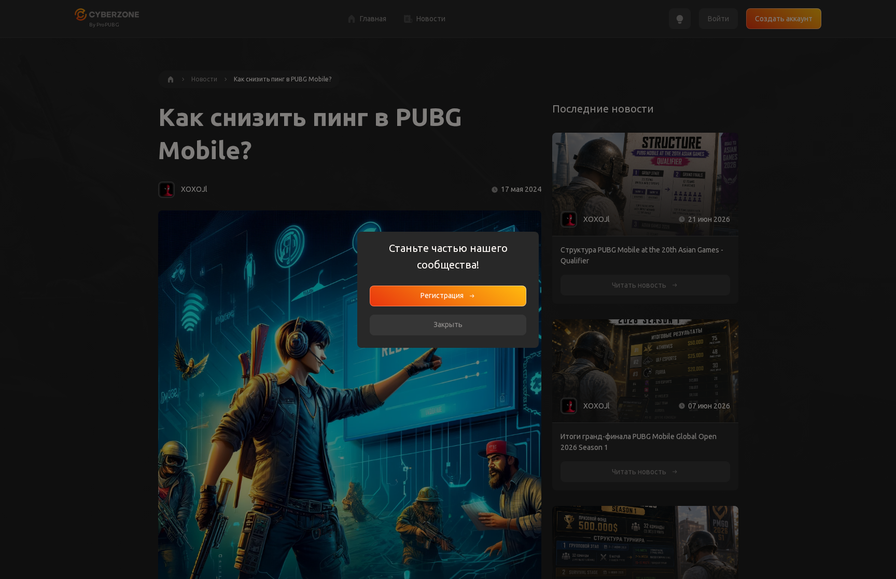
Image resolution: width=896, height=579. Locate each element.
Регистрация (442, 295)
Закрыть (448, 324)
